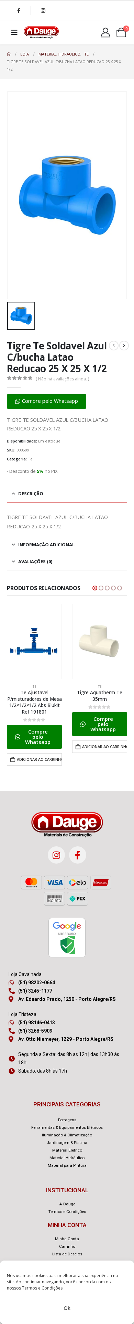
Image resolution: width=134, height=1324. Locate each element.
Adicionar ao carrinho (39, 759)
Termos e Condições (42, 1288)
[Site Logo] (41, 32)
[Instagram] (43, 10)
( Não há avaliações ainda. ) (62, 379)
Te (30, 458)
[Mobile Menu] (14, 32)
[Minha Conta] (105, 32)
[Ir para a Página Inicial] (9, 54)
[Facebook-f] (77, 855)
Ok (67, 1307)
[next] (124, 345)
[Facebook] (18, 10)
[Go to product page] (34, 641)
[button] (46, 401)
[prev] (114, 345)
